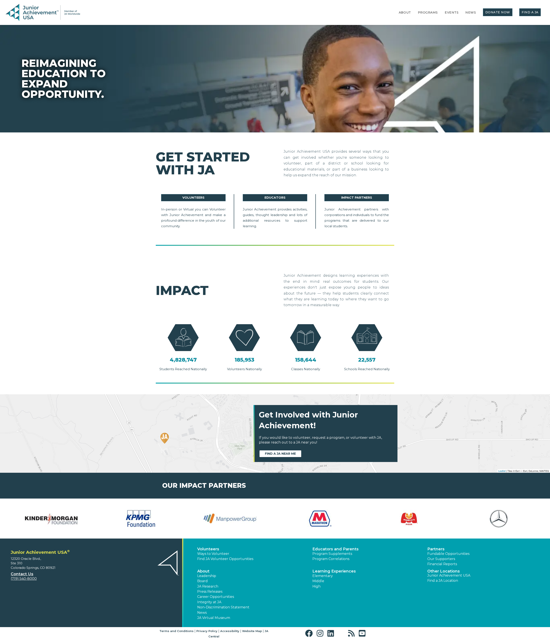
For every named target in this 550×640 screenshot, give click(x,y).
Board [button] (202, 581)
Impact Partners (356, 198)
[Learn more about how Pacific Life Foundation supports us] (230, 518)
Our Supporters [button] (441, 559)
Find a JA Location (442, 581)
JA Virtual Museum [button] (213, 618)
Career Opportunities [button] (215, 597)
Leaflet (502, 471)
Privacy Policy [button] (206, 631)
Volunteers (193, 198)
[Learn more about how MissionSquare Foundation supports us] (140, 518)
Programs (428, 12)
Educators (275, 198)
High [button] (316, 586)
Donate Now (497, 12)
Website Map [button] (252, 631)
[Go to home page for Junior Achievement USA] (42, 12)
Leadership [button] (206, 576)
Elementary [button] (322, 576)
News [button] (202, 613)
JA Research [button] (207, 586)
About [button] (203, 571)
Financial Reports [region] (442, 564)
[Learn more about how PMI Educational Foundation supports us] (409, 518)
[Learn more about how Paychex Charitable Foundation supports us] (319, 518)
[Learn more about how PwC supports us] (498, 518)
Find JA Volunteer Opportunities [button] (225, 559)
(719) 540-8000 (24, 579)
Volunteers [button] (208, 549)
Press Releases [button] (209, 591)
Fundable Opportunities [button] (448, 554)
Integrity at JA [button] (209, 602)
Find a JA (530, 12)
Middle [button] (318, 581)
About (405, 12)
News (470, 12)
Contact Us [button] (22, 574)
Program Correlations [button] (330, 559)
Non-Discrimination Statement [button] (223, 607)
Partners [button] (436, 549)
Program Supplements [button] (332, 554)
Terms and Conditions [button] (176, 631)
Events (451, 12)
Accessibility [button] (229, 631)
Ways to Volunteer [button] (213, 554)
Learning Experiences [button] (334, 571)
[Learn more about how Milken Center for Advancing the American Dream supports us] (51, 518)
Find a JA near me (280, 454)
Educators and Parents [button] (335, 549)
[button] (310, 633)
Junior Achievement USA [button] (448, 575)
